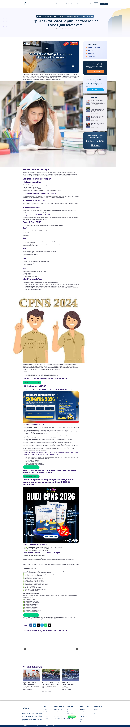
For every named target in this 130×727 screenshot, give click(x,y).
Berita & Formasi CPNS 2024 (51, 16)
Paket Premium (75, 4)
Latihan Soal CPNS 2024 (73, 16)
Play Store (57, 427)
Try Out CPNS (89, 16)
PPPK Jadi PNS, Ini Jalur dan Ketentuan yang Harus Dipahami (69, 684)
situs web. (66, 430)
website (31, 429)
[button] (25, 407)
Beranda (58, 4)
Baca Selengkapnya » (27, 689)
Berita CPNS (66, 4)
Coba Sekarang (96, 90)
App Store (65, 427)
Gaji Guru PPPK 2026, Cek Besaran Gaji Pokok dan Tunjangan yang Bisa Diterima (31, 684)
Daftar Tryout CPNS (32, 382)
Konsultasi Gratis (96, 71)
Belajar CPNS (40, 16)
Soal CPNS (82, 16)
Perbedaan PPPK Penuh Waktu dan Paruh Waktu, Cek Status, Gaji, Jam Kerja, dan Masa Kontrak (50, 685)
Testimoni (84, 4)
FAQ (90, 4)
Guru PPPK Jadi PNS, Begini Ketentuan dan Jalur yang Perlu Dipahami (97, 125)
